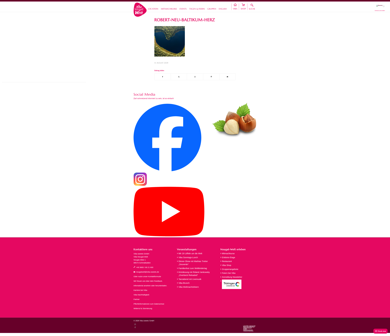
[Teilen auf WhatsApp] (195, 76)
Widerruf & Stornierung (143, 308)
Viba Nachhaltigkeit (141, 295)
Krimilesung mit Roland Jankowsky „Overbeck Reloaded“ (194, 273)
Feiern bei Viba (228, 273)
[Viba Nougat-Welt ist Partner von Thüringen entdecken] (238, 284)
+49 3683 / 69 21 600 (144, 267)
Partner (137, 299)
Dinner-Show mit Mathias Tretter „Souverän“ (193, 262)
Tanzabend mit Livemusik (190, 279)
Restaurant (227, 261)
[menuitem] (153, 7)
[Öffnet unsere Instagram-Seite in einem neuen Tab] (140, 185)
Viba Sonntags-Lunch (188, 257)
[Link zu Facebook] (135, 327)
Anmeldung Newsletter (232, 277)
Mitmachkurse (228, 253)
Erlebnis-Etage (228, 257)
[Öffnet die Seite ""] (134, 267)
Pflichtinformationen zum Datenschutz (149, 304)
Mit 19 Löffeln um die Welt (190, 253)
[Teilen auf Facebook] (162, 76)
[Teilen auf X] (179, 76)
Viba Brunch (184, 283)
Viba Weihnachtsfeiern (189, 287)
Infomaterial (138, 286)
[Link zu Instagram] (135, 324)
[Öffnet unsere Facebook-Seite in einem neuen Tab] (167, 171)
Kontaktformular (154, 276)
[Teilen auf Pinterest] (211, 76)
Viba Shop (226, 265)
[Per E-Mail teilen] (227, 76)
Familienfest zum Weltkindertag (193, 268)
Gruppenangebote (230, 269)
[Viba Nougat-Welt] (140, 9)
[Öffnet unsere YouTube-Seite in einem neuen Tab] (169, 236)
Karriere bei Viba (140, 290)
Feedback (158, 281)
